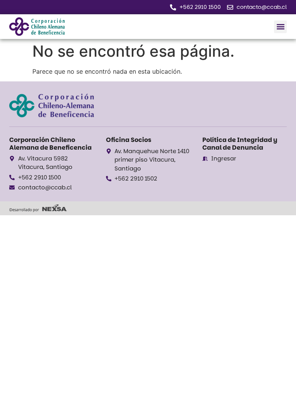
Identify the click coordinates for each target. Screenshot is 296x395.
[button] (280, 26)
